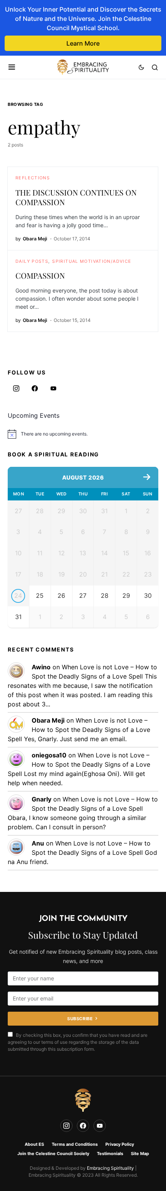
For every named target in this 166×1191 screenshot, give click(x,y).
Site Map (140, 1153)
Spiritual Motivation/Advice (91, 261)
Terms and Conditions (75, 1144)
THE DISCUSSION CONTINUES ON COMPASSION (76, 197)
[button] (12, 67)
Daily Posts (31, 261)
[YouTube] (53, 388)
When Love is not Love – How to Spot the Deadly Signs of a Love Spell (79, 729)
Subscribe (80, 1018)
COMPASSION (40, 275)
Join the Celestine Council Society (53, 1153)
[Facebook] (34, 388)
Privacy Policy (119, 1144)
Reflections (32, 177)
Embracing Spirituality (110, 1168)
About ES (34, 1144)
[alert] (83, 434)
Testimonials (110, 1153)
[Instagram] (16, 388)
